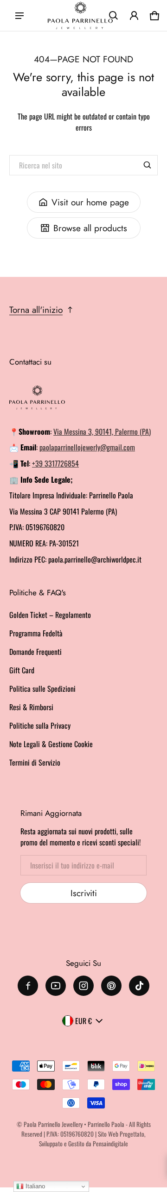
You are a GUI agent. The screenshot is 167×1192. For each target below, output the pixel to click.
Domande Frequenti (35, 651)
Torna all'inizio (36, 309)
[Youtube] (55, 986)
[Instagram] (83, 986)
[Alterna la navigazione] (19, 16)
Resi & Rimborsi (31, 707)
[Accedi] (134, 16)
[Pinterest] (111, 986)
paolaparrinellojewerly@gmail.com (87, 447)
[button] (113, 16)
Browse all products (90, 228)
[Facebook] (28, 986)
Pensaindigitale (110, 1143)
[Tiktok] (139, 986)
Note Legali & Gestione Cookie (51, 743)
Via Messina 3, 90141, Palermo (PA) (102, 431)
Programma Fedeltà (36, 633)
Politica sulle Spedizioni (42, 688)
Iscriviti (84, 893)
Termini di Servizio (34, 762)
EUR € (83, 1020)
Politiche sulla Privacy (40, 725)
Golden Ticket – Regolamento (50, 614)
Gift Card (21, 670)
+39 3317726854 (55, 463)
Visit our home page (90, 202)
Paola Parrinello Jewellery (53, 1124)
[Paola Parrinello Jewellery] (80, 16)
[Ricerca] (147, 165)
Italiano (34, 1186)
